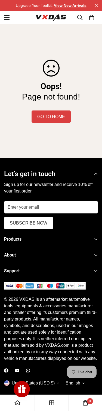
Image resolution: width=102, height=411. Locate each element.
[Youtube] (17, 370)
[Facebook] (6, 370)
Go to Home (51, 116)
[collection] (51, 403)
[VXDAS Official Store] (51, 17)
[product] (17, 403)
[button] (91, 17)
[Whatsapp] (28, 370)
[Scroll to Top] (92, 382)
